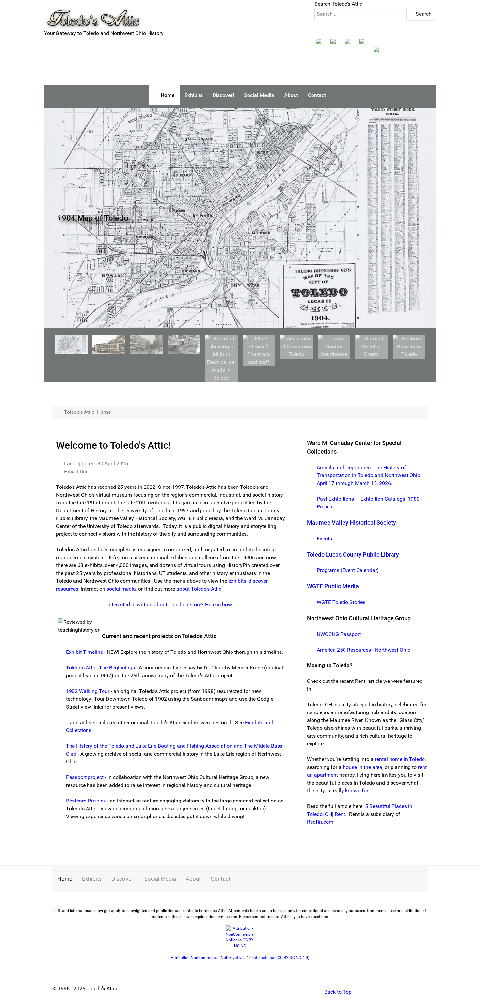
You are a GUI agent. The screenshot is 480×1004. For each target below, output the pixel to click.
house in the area (362, 767)
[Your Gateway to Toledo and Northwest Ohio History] (93, 14)
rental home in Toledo (400, 759)
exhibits (237, 581)
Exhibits (92, 879)
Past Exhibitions (335, 499)
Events (324, 538)
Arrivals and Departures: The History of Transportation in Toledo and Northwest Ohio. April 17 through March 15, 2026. (369, 475)
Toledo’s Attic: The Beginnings (100, 668)
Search (423, 14)
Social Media (160, 879)
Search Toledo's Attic (338, 4)
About (193, 879)
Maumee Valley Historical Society (351, 522)
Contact (221, 879)
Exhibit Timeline (84, 652)
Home (64, 879)
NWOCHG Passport (339, 634)
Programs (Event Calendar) (348, 570)
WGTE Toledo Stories (341, 602)
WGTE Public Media (333, 586)
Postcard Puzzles (86, 801)
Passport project (85, 777)
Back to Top (337, 992)
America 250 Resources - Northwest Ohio (363, 650)
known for (356, 790)
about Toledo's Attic (198, 589)
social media (121, 589)
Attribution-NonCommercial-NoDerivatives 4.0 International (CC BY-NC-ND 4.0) (240, 957)
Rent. (340, 814)
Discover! (123, 879)
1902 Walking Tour (87, 691)
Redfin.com (320, 822)
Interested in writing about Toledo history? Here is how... (171, 604)
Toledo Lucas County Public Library (353, 554)
